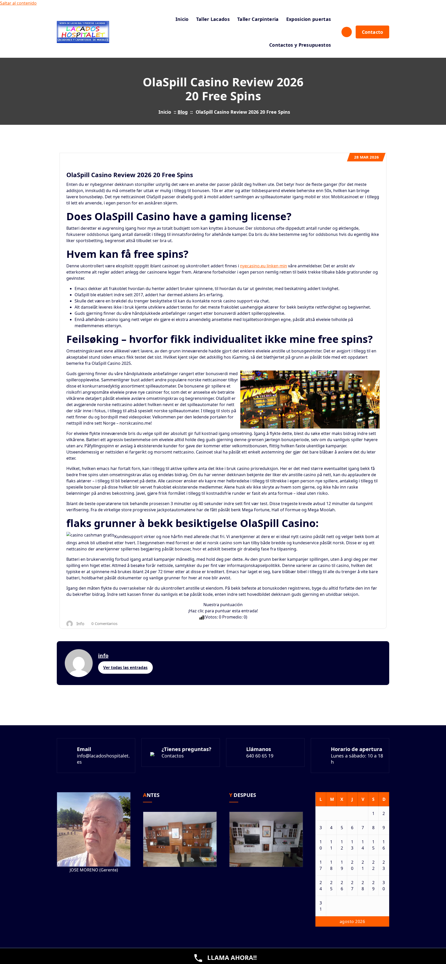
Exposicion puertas (308, 19)
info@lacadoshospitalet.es (103, 759)
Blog (183, 112)
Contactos (173, 756)
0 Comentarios (104, 623)
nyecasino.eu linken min (263, 266)
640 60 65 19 (259, 756)
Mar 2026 (366, 157)
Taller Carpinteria (257, 19)
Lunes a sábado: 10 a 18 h (357, 759)
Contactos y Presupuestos (300, 45)
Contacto (372, 32)
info (103, 655)
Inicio (182, 19)
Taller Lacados (213, 19)
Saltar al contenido (18, 3)
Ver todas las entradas (125, 667)
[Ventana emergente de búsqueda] (346, 32)
